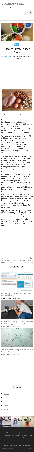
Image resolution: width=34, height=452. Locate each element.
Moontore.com (12, 4)
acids (30, 124)
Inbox (18, 298)
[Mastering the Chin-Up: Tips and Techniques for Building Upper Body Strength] (17, 309)
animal (6, 394)
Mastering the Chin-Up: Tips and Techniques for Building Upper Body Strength (17, 323)
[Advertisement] (17, 74)
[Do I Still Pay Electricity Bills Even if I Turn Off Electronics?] (17, 281)
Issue (6, 406)
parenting (8, 410)
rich (14, 174)
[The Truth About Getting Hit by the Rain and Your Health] (17, 337)
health (16, 44)
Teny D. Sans (7, 56)
